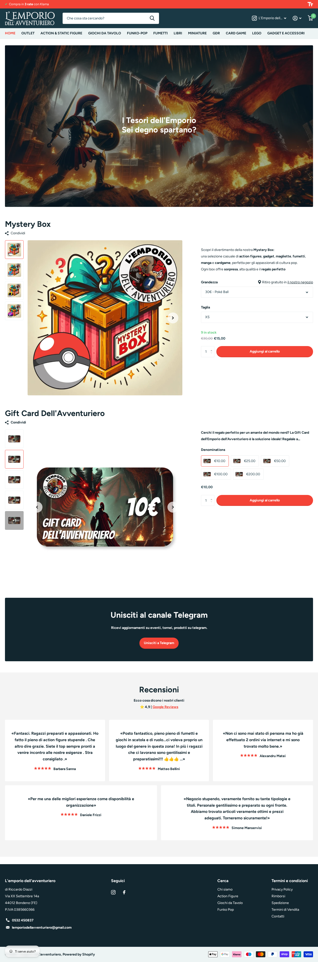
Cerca (152, 18)
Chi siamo (225, 889)
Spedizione (280, 903)
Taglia (205, 307)
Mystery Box (28, 224)
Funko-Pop (137, 33)
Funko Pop (225, 909)
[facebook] (124, 892)
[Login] (297, 18)
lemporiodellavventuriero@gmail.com (42, 927)
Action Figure (227, 896)
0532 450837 (23, 920)
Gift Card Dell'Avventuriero (55, 413)
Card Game (236, 33)
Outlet (28, 33)
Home (10, 33)
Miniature (197, 33)
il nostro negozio (300, 282)
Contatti (278, 916)
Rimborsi (278, 896)
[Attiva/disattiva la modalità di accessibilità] (310, 4)
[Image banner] (159, 126)
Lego (256, 33)
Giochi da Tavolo (104, 33)
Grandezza (257, 282)
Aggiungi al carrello (265, 351)
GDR (216, 33)
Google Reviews (165, 707)
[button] (172, 317)
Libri (178, 33)
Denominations (213, 450)
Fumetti (160, 33)
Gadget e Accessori (286, 33)
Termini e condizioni (290, 880)
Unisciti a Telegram (159, 643)
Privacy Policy (282, 889)
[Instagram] (113, 892)
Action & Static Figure (61, 33)
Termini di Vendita (285, 909)
